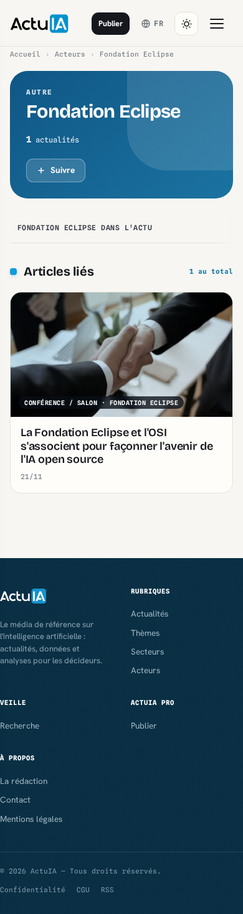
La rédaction (23, 780)
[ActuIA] (39, 24)
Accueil (25, 54)
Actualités (149, 613)
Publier (110, 23)
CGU (83, 889)
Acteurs (70, 54)
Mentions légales (31, 818)
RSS (107, 889)
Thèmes (145, 632)
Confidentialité (32, 889)
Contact (15, 799)
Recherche (19, 725)
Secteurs (147, 651)
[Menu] (217, 23)
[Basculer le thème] (186, 23)
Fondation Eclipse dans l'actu (84, 227)
